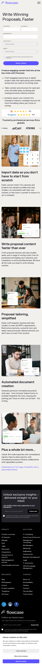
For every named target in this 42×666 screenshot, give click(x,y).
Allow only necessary (21, 656)
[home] (10, 3)
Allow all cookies (21, 661)
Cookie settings (21, 651)
